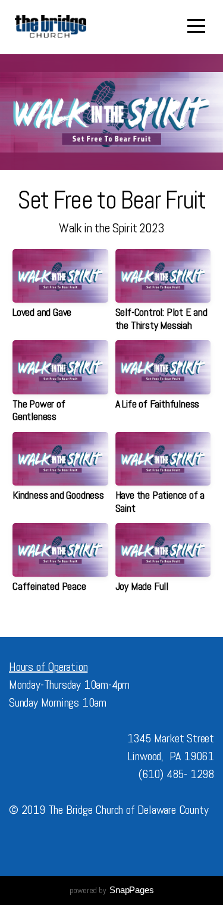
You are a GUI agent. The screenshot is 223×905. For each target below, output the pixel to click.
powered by (112, 890)
